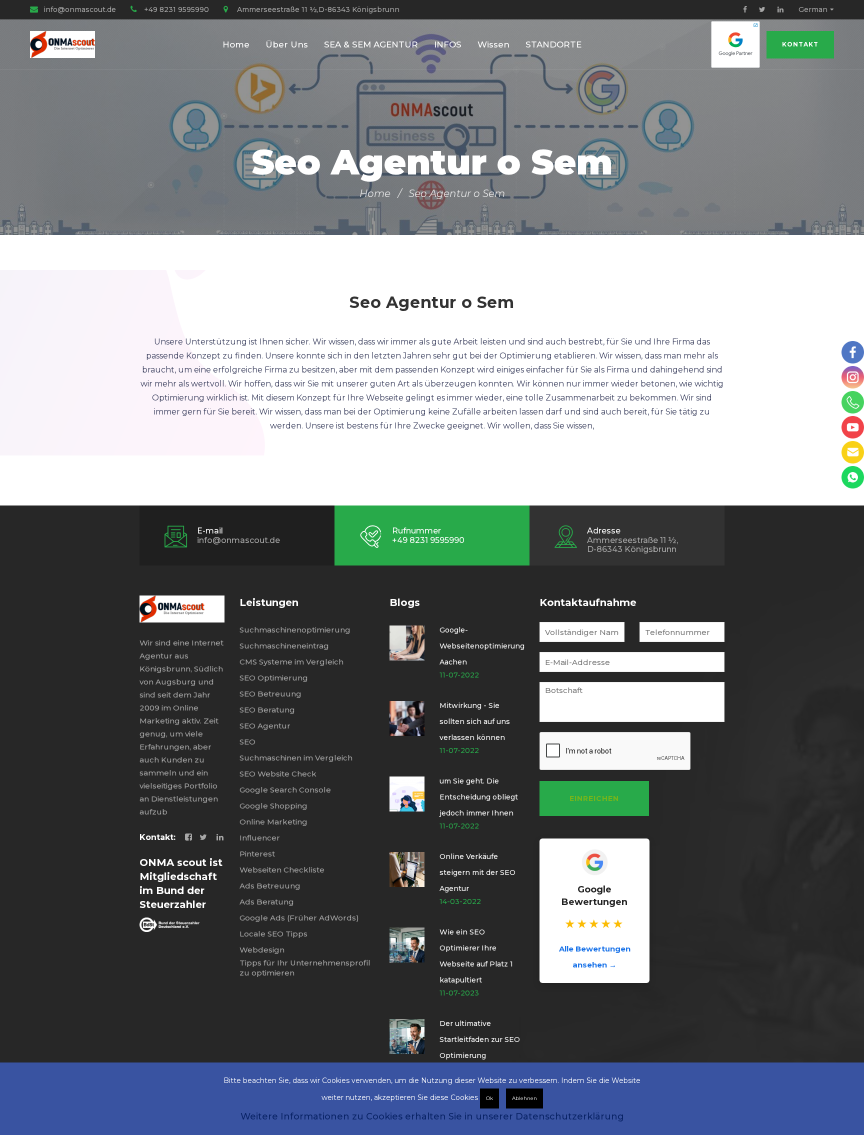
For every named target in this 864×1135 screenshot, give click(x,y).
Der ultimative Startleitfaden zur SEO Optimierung (480, 1039)
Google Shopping (274, 805)
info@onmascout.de (80, 9)
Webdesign (262, 949)
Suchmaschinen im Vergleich (296, 757)
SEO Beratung (267, 709)
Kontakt (800, 44)
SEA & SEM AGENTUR (371, 45)
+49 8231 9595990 (176, 9)
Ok (489, 1098)
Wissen (494, 45)
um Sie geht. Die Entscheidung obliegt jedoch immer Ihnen (479, 797)
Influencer (260, 837)
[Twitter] (762, 10)
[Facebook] (745, 10)
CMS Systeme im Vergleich (292, 661)
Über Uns (287, 45)
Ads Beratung (267, 901)
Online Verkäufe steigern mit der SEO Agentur (478, 872)
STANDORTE (554, 45)
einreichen (594, 798)
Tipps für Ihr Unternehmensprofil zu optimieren (305, 968)
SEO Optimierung (274, 677)
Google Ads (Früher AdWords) (299, 917)
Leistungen (269, 602)
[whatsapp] (853, 477)
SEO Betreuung (271, 693)
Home (236, 45)
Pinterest (257, 853)
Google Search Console (285, 789)
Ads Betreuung (270, 885)
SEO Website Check (278, 773)
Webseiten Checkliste (282, 869)
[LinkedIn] (781, 10)
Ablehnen (524, 1098)
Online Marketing (274, 821)
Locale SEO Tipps (274, 933)
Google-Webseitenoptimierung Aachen (482, 646)
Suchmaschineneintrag (284, 645)
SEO (248, 741)
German (813, 9)
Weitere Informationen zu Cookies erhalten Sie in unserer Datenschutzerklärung (432, 1116)
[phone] (853, 402)
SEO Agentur (265, 725)
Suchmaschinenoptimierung (295, 629)
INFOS (448, 45)
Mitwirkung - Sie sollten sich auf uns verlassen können (475, 721)
